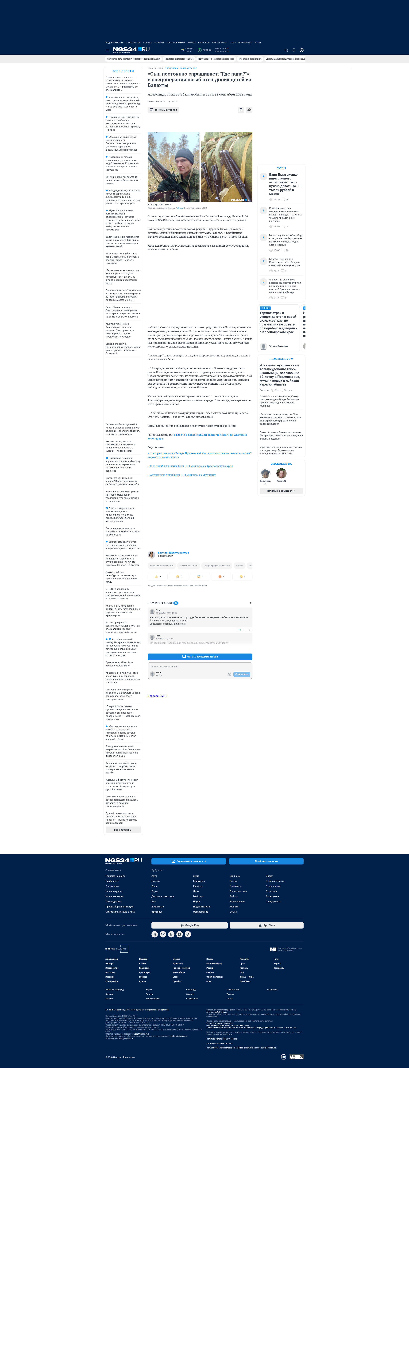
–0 (248, 630)
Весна (154, 886)
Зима (196, 876)
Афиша (192, 43)
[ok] (171, 934)
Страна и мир (273, 886)
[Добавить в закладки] (241, 110)
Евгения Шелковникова (173, 552)
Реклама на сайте (115, 876)
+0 (240, 630)
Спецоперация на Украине (217, 565)
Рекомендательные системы (219, 1043)
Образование (200, 911)
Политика (235, 886)
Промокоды (245, 43)
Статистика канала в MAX (120, 911)
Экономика (272, 896)
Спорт (269, 876)
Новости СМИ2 (157, 695)
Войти (159, 675)
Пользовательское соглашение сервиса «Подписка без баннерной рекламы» (241, 1048)
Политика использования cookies (221, 1039)
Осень (233, 881)
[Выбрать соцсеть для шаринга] (249, 110)
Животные (157, 906)
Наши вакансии (114, 896)
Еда (153, 901)
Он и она (235, 876)
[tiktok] (188, 934)
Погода (147, 43)
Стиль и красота (275, 881)
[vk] (163, 934)
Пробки (205, 50)
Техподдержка (113, 901)
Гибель (239, 565)
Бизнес (155, 881)
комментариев (166, 109)
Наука (196, 901)
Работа (234, 896)
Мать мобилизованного (161, 565)
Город (154, 891)
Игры (258, 43)
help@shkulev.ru (126, 1038)
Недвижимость (114, 43)
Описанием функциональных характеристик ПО (228, 1025)
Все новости (123, 71)
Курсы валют (220, 43)
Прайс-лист (111, 881)
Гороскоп (204, 43)
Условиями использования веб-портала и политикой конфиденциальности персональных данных (251, 1028)
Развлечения (237, 901)
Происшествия (238, 891)
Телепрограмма (175, 43)
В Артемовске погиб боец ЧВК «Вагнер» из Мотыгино (182, 475)
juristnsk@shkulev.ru (178, 1036)
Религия (234, 906)
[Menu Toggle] (107, 50)
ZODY (233, 43)
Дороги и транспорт (162, 896)
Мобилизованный (188, 565)
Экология (271, 891)
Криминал (199, 881)
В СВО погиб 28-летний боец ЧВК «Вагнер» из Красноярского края (190, 466)
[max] (179, 934)
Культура (198, 886)
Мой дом (198, 896)
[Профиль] (301, 50)
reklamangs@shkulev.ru (216, 1012)
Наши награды (113, 891)
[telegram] (154, 934)
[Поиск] (286, 50)
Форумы (159, 43)
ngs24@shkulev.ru (141, 1034)
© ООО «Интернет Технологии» (120, 1057)
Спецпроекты (273, 901)
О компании (112, 886)
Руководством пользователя (219, 1023)
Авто (154, 876)
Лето (196, 891)
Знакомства (133, 43)
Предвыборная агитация (119, 906)
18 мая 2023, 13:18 (156, 101)
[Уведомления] (294, 50)
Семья (233, 911)
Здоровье (156, 911)
